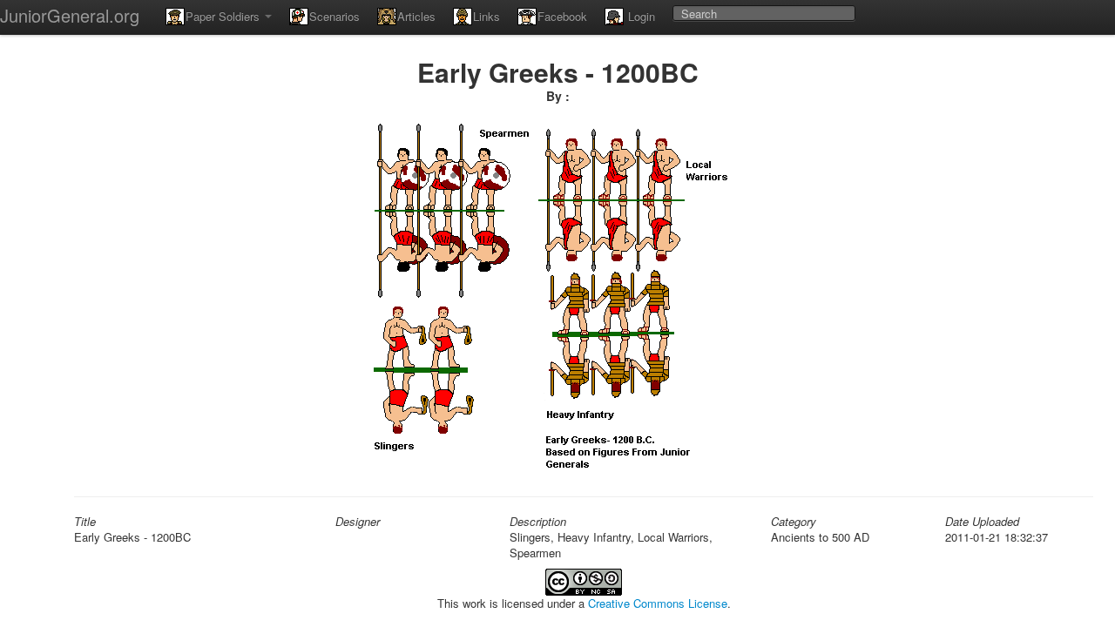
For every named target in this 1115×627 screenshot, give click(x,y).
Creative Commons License (657, 603)
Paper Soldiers (224, 16)
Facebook (562, 16)
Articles (416, 16)
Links (486, 16)
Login (640, 16)
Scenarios (334, 16)
